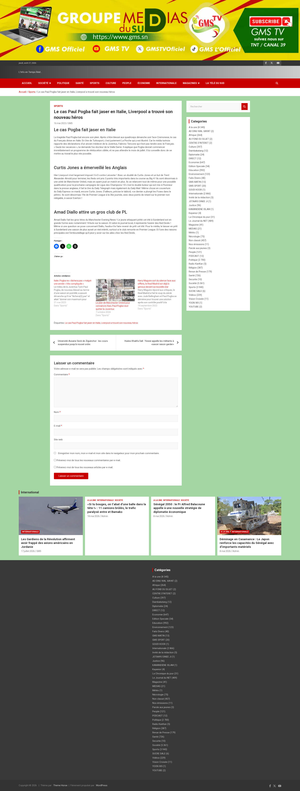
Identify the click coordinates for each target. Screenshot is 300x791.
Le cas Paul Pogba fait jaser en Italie (82, 323)
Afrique (192, 135)
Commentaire (62, 374)
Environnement (196, 174)
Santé (80, 83)
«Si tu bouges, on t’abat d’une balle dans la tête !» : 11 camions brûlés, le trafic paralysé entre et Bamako (116, 508)
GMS (70, 123)
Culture (111, 83)
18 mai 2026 (93, 516)
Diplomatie (194, 154)
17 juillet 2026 (28, 551)
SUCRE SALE (195, 291)
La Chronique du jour (199, 217)
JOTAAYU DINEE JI (198, 201)
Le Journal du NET (198, 220)
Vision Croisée (196, 298)
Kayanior (193, 213)
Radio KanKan (196, 263)
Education (194, 170)
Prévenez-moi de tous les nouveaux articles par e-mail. (85, 467)
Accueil (27, 83)
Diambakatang (196, 150)
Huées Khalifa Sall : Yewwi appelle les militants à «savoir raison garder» (149, 343)
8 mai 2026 (158, 516)
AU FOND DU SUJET (199, 139)
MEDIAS (193, 228)
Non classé (194, 240)
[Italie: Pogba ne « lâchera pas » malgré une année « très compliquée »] (75, 293)
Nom (57, 412)
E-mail (58, 425)
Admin (104, 516)
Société (43, 83)
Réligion (193, 267)
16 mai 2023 (60, 123)
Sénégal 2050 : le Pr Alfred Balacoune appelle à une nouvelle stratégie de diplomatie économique (179, 508)
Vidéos (192, 295)
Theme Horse (60, 785)
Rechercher (244, 106)
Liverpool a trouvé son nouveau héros (119, 323)
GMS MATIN (195, 181)
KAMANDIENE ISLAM (199, 209)
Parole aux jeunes (198, 248)
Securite (193, 279)
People (126, 83)
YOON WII (194, 302)
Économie (144, 83)
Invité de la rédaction (199, 197)
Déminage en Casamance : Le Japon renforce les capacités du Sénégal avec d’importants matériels (247, 543)
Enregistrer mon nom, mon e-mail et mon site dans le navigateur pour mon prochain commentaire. (108, 453)
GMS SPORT (195, 185)
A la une (193, 127)
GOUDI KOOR (195, 189)
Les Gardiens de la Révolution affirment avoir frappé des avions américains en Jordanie (48, 543)
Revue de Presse (197, 271)
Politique (63, 83)
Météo (192, 232)
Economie (194, 162)
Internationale (166, 83)
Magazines (190, 83)
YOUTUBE (194, 306)
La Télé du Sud (215, 83)
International (30, 492)
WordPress (101, 785)
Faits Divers (195, 178)
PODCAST (194, 256)
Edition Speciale (197, 166)
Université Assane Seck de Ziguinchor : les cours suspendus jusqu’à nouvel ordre (83, 343)
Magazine (194, 224)
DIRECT (192, 158)
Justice (192, 205)
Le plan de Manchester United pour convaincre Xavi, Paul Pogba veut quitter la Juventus (113, 306)
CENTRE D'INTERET (199, 142)
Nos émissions (196, 244)
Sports (94, 83)
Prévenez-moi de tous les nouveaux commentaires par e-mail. (88, 460)
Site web (58, 439)
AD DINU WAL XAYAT (199, 131)
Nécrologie (194, 236)
